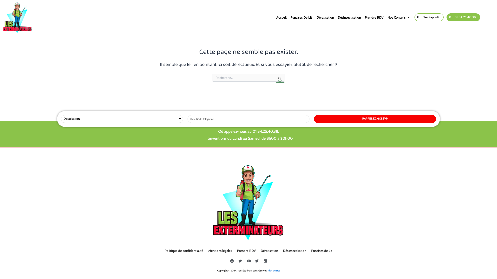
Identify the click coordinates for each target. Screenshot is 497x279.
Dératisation (325, 17)
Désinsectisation (349, 17)
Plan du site (274, 270)
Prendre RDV (374, 17)
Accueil (281, 17)
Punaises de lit (301, 17)
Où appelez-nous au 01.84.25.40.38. (248, 131)
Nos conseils (397, 17)
